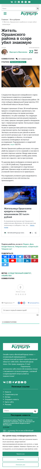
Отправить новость (12, 399)
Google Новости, (8, 246)
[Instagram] (19, 260)
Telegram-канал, (21, 246)
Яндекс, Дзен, (28, 244)
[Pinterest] (34, 260)
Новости (8, 392)
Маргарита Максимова (18, 52)
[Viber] (27, 256)
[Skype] (5, 260)
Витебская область (18, 62)
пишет (12, 144)
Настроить (20, 459)
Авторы (7, 397)
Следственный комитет (20, 273)
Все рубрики (15, 19)
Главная (4, 19)
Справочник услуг (11, 394)
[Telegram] (19, 256)
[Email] (34, 256)
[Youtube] (12, 260)
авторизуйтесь (34, 303)
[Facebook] (12, 256)
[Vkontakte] (5, 256)
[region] (20, 450)
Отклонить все (20, 464)
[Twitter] (5, 264)
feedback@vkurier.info (11, 366)
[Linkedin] (27, 260)
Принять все (21, 454)
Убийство (7, 275)
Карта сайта (9, 402)
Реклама (8, 404)
